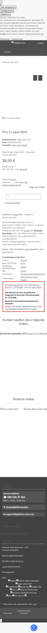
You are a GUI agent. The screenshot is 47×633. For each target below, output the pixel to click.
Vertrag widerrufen (23, 600)
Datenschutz (17, 39)
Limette (35, 274)
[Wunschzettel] (34, 43)
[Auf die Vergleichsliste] (35, 78)
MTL (24, 267)
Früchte (23, 260)
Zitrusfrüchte (26, 274)
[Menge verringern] (4, 197)
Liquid (15, 215)
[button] (31, 43)
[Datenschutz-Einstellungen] (1, 2)
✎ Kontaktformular (15, 507)
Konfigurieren (7, 10)
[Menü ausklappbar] (5, 43)
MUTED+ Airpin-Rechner (12, 561)
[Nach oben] (1, 620)
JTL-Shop (15, 613)
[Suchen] (43, 52)
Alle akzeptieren (8, 7)
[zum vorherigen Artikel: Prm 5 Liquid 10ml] (20, 63)
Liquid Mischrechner (11, 566)
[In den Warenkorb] (4, 71)
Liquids (27, 230)
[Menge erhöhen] (43, 197)
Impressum (5, 39)
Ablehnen (5, 14)
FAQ (4, 577)
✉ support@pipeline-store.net (18, 514)
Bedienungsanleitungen (12, 555)
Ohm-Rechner (8, 572)
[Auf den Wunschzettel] (40, 78)
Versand (23, 169)
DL (21, 267)
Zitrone (42, 274)
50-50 (22, 263)
